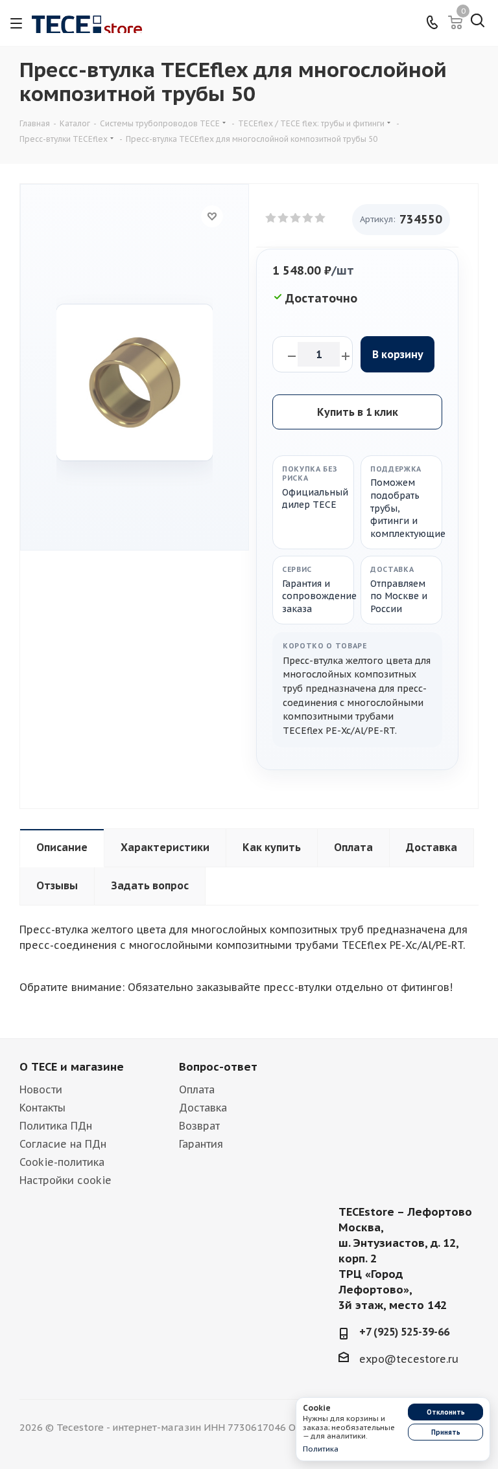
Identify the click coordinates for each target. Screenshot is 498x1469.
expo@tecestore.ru (408, 1358)
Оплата (197, 1089)
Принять (445, 1432)
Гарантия (201, 1143)
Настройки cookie (65, 1180)
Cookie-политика (61, 1162)
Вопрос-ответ (218, 1067)
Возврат (199, 1125)
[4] (308, 218)
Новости (40, 1089)
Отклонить (446, 1412)
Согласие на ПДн (62, 1143)
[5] (320, 218)
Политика (320, 1448)
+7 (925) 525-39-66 (404, 1331)
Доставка (203, 1107)
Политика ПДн (55, 1125)
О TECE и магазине (71, 1067)
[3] (296, 218)
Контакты (42, 1107)
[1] (271, 218)
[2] (284, 218)
